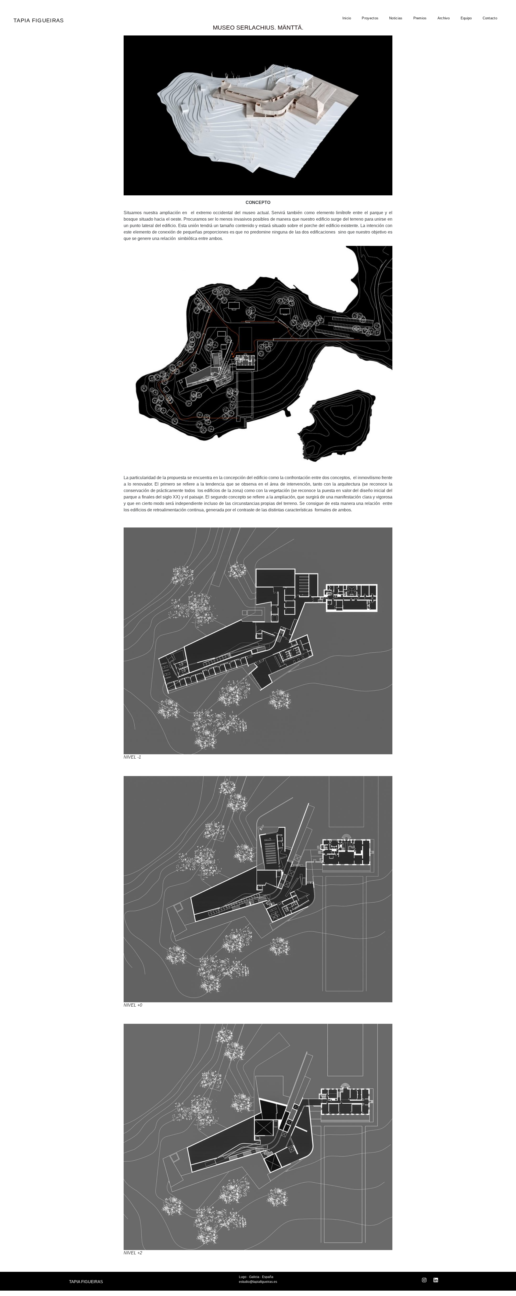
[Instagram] (424, 1280)
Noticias (395, 18)
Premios (420, 18)
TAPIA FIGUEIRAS (38, 20)
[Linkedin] (436, 1280)
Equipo (466, 18)
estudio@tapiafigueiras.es (258, 1282)
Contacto (490, 18)
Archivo (444, 18)
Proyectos (370, 18)
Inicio (346, 18)
